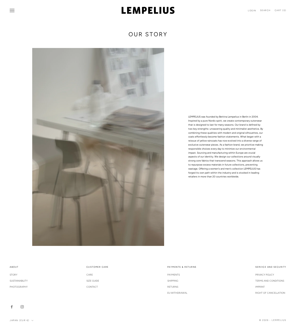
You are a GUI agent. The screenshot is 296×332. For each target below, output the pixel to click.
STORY (13, 274)
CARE (89, 274)
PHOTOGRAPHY (19, 286)
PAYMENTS (173, 274)
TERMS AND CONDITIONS (269, 280)
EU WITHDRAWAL (177, 292)
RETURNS (172, 286)
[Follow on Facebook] (12, 307)
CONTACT (92, 286)
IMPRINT (260, 286)
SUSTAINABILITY (19, 280)
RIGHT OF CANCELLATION (270, 292)
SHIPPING (172, 280)
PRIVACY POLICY (264, 274)
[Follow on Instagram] (22, 307)
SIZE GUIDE (92, 280)
